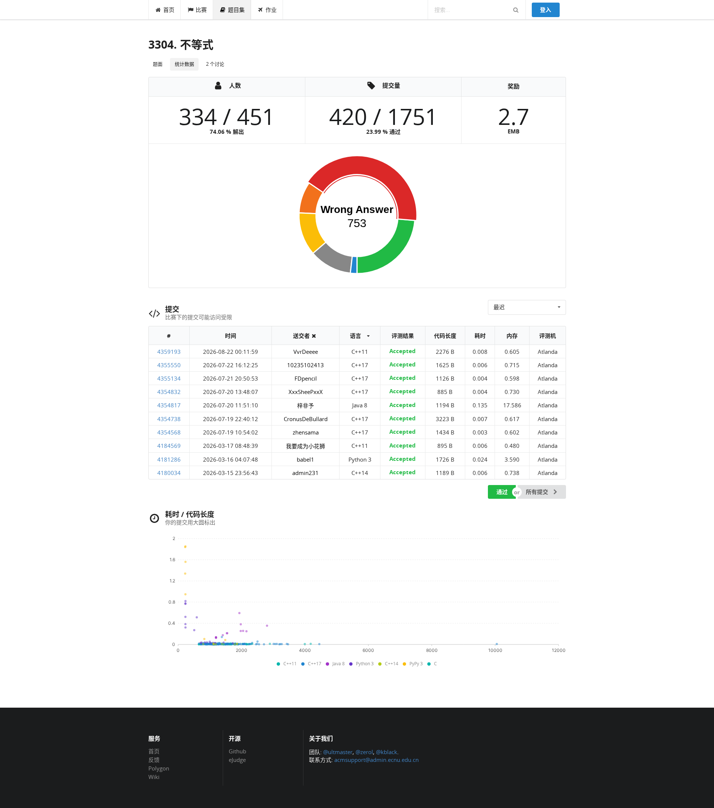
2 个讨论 (215, 64)
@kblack (386, 752)
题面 (158, 64)
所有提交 (538, 491)
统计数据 (184, 64)
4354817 (169, 405)
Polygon (158, 768)
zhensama (306, 432)
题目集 (236, 9)
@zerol (364, 752)
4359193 (169, 351)
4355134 (169, 378)
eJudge (237, 759)
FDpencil (306, 378)
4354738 (169, 419)
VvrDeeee (305, 351)
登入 (545, 9)
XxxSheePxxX (306, 391)
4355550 (169, 365)
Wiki (154, 776)
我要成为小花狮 (305, 446)
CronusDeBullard (306, 419)
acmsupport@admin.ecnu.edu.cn (376, 759)
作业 (271, 9)
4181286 (169, 459)
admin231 (305, 472)
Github (237, 751)
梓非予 (305, 405)
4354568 (169, 432)
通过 (502, 491)
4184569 (169, 445)
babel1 (305, 459)
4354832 (169, 391)
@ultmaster (338, 752)
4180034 (169, 472)
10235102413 (305, 365)
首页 (168, 9)
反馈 (154, 759)
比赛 (201, 9)
